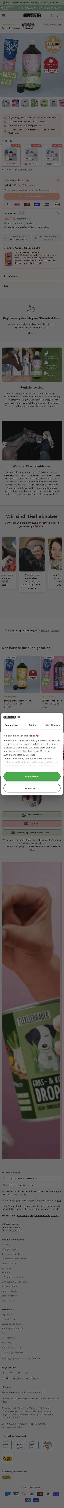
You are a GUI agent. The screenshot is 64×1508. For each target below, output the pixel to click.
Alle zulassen (32, 776)
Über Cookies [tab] (52, 725)
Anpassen (30, 788)
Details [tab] (32, 725)
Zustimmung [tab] (11, 725)
